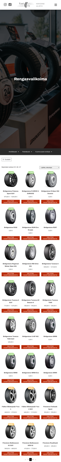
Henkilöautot (13, 152)
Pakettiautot (26, 152)
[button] (56, 5)
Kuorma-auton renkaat (42, 152)
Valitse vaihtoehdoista (11, 201)
